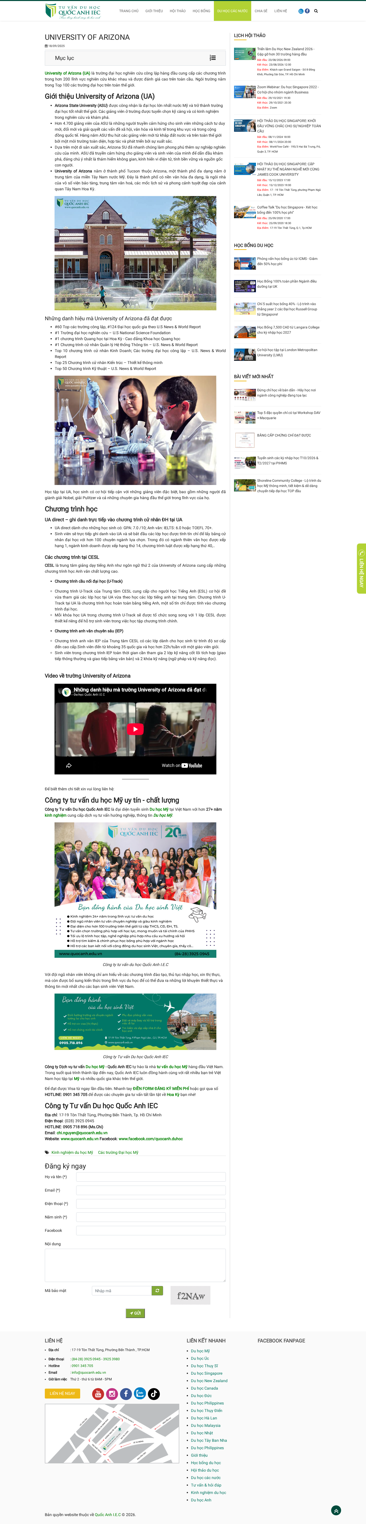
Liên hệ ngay (62, 1393)
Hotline (54, 1366)
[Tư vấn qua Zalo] (301, 10)
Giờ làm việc (58, 1379)
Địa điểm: (263, 69)
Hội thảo (178, 11)
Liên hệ (280, 11)
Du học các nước (232, 11)
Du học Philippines (207, 1403)
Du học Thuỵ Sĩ (204, 1366)
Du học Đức (201, 1395)
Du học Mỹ (95, 1066)
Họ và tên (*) (56, 1176)
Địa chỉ (54, 1350)
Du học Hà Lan (204, 1418)
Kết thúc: (262, 64)
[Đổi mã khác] (157, 1290)
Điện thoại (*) (56, 1203)
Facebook (53, 1230)
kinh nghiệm (55, 815)
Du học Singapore (206, 1373)
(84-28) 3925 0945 (86, 1359)
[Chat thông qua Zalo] (140, 1393)
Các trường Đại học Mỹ (118, 1152)
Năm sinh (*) (56, 1217)
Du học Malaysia (206, 1425)
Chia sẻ (261, 11)
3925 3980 (111, 1359)
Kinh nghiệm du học (208, 1492)
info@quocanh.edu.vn (89, 1372)
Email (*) (52, 1190)
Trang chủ (128, 11)
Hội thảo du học (205, 1470)
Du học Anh (201, 1500)
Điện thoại (56, 1359)
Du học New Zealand (209, 1380)
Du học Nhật (202, 1433)
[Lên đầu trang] (336, 1511)
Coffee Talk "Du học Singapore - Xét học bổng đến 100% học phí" (287, 209)
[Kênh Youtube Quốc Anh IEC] (98, 1394)
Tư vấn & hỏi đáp (206, 1485)
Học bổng (201, 11)
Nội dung (53, 1244)
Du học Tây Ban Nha (209, 1440)
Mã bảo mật (55, 1290)
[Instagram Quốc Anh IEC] (112, 1394)
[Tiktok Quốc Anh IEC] (154, 1394)
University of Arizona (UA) (67, 73)
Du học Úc (200, 1358)
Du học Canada (204, 1388)
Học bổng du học (206, 1462)
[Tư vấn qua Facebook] (307, 10)
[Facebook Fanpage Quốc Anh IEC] (126, 1394)
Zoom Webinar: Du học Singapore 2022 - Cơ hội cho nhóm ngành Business (288, 89)
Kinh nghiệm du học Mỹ (72, 1152)
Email (53, 1372)
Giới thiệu (154, 11)
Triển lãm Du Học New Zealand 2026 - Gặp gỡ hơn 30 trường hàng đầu (285, 51)
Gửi (137, 1313)
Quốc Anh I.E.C (108, 1514)
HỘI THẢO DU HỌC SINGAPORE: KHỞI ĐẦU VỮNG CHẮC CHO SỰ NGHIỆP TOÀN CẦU (289, 126)
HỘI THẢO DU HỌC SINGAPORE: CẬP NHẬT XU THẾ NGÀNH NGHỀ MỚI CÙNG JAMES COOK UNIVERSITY (288, 169)
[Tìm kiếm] (316, 11)
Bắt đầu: (262, 60)
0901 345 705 (82, 1366)
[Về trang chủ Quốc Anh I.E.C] (76, 11)
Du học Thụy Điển (206, 1410)
